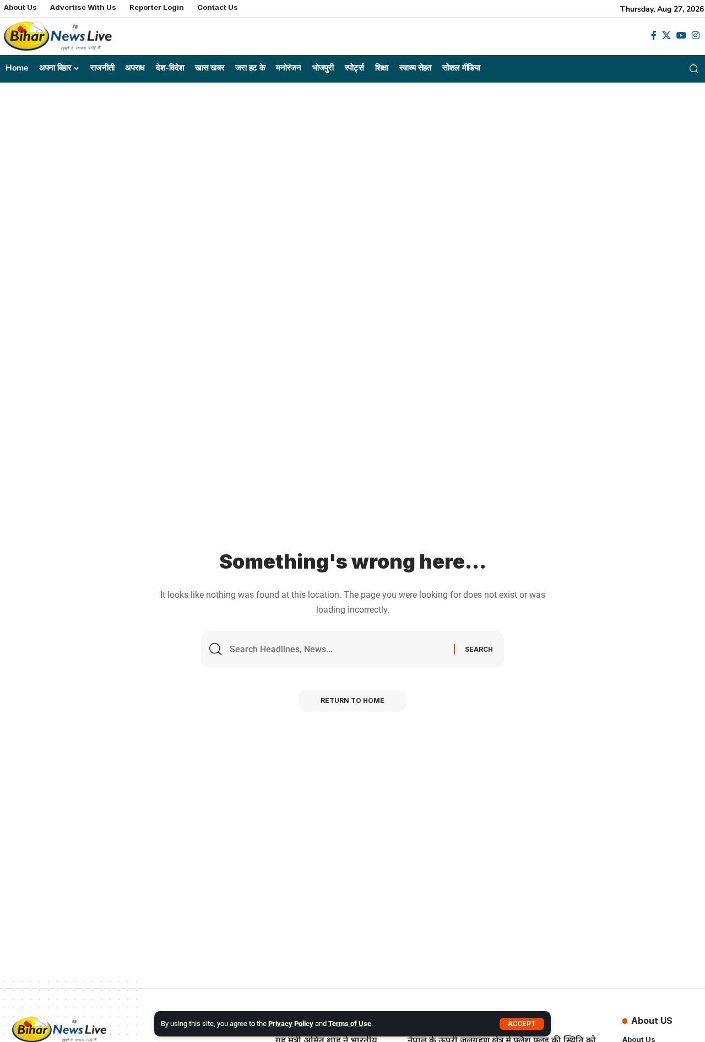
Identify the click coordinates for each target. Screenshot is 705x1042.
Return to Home (352, 700)
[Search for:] (337, 649)
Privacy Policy (290, 1023)
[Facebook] (653, 35)
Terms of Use (349, 1023)
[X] (666, 35)
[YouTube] (681, 35)
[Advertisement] (352, 165)
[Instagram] (695, 35)
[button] (522, 1024)
